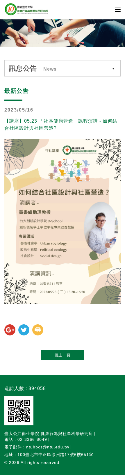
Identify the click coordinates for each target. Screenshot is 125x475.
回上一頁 (62, 355)
